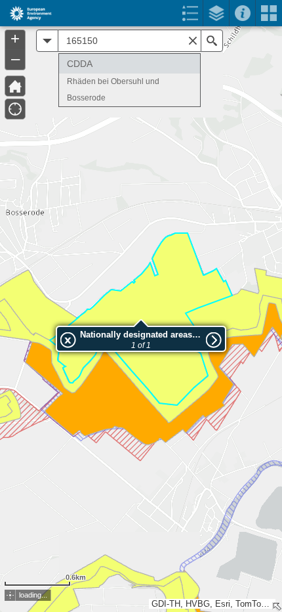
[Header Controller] (141, 13)
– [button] (15, 58)
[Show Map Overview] (277, 606)
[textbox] (129, 41)
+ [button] (15, 38)
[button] (10, 595)
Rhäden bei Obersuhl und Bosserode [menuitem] (113, 89)
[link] (26, 13)
